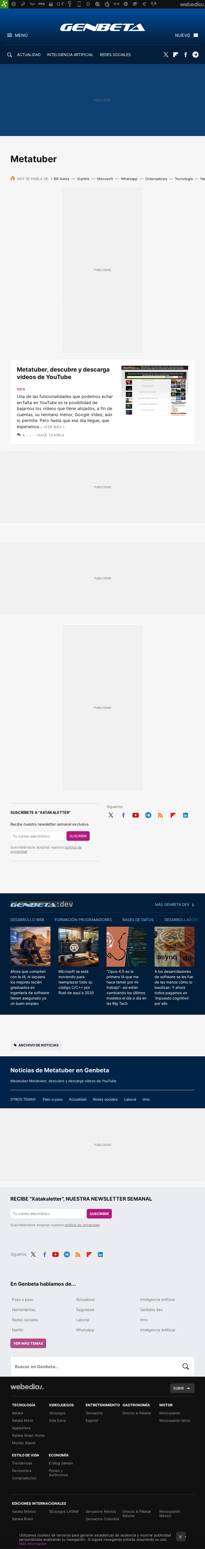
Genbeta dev (41, 904)
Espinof (92, 1420)
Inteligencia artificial (157, 1299)
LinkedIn (185, 814)
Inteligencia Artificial (157, 1330)
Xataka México (24, 1511)
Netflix (17, 1330)
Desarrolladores (182, 919)
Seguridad (85, 1309)
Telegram (195, 54)
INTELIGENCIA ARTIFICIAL (70, 54)
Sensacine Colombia (102, 1519)
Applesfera (21, 1428)
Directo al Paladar (137, 1413)
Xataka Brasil (22, 1519)
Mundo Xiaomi (24, 1443)
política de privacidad (82, 1225)
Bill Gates (61, 179)
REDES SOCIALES (115, 54)
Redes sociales (105, 1099)
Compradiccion (24, 1478)
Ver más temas (28, 1343)
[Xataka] (4, 4)
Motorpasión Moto (174, 1420)
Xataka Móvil (22, 1420)
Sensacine (94, 1413)
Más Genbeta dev (172, 904)
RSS (160, 814)
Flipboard (175, 54)
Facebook (185, 54)
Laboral (130, 1099)
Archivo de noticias (38, 1045)
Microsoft (105, 179)
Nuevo (182, 35)
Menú (21, 35)
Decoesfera (21, 1470)
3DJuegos (57, 1413)
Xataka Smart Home (28, 1435)
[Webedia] (27, 1386)
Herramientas (23, 1309)
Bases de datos (138, 919)
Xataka (17, 1413)
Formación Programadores (83, 919)
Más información (33, 1544)
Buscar (186, 1366)
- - (31, 435)
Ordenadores (156, 179)
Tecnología (184, 179)
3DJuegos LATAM (63, 1511)
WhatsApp (85, 1330)
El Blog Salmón (61, 1463)
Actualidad (77, 1099)
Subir (178, 1388)
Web (21, 389)
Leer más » (54, 427)
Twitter (166, 54)
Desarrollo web (27, 919)
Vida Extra (57, 1420)
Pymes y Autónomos (58, 1472)
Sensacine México (101, 1511)
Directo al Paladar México (137, 1513)
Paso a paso (53, 1099)
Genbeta (102, 27)
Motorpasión (169, 1413)
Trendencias (22, 1463)
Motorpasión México (169, 1513)
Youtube (135, 814)
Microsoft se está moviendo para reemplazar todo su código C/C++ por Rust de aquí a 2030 (76, 982)
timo (146, 1099)
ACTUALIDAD (29, 54)
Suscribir (78, 836)
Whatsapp (129, 179)
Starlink (83, 179)
